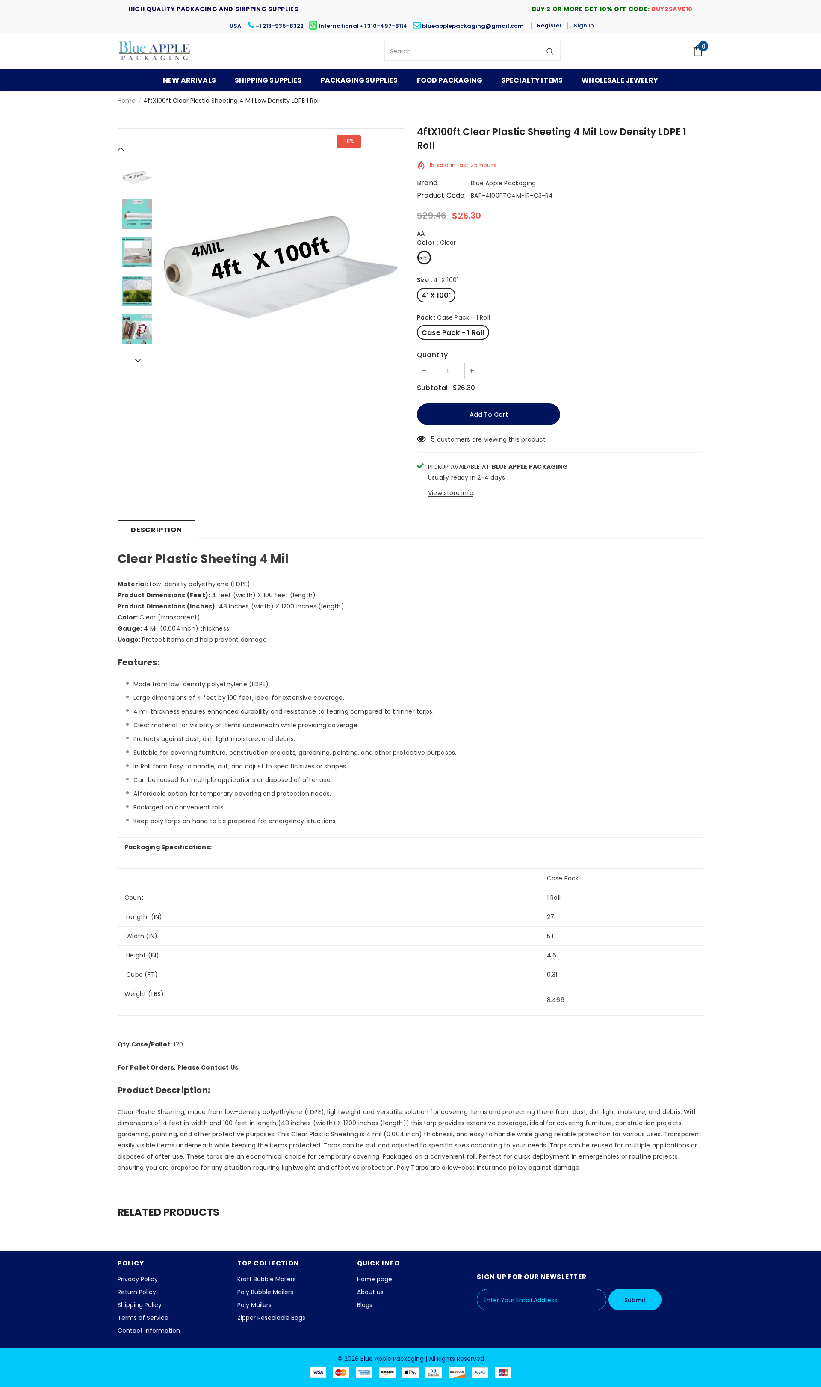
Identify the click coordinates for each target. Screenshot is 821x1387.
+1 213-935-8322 (279, 26)
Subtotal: (433, 388)
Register (549, 25)
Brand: (428, 183)
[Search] (550, 50)
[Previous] (121, 149)
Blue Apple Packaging (503, 183)
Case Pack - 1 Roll (453, 333)
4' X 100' (436, 295)
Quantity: (433, 355)
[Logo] (155, 51)
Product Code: (441, 195)
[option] (280, 252)
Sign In (583, 25)
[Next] (137, 360)
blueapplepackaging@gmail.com (473, 26)
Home (127, 100)
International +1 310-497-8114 (363, 26)
